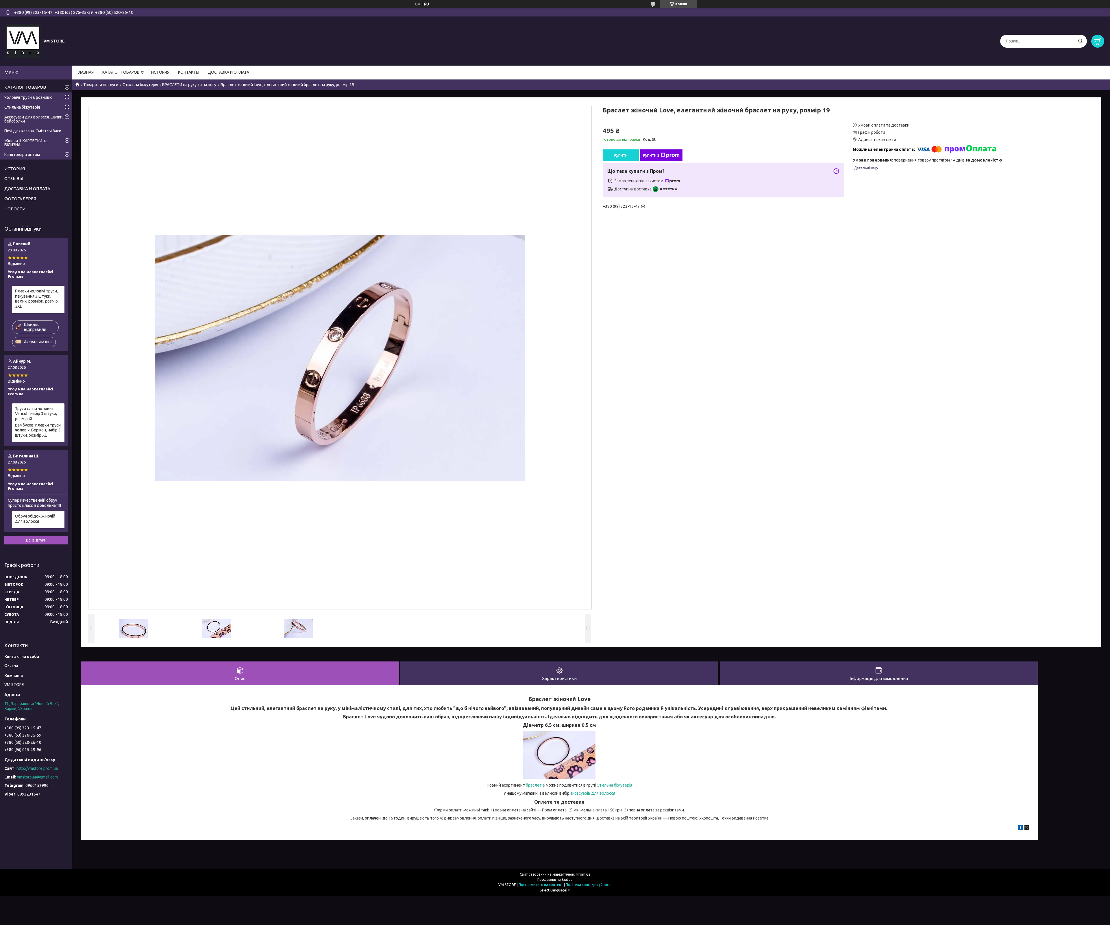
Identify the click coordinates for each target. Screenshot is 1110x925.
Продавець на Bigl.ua (555, 879)
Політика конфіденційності (589, 885)
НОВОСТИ (14, 208)
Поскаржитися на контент (541, 885)
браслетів (535, 785)
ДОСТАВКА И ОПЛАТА (228, 72)
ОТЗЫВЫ (13, 178)
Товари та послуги (100, 84)
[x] (1026, 828)
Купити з (651, 155)
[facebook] (1020, 828)
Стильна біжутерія (140, 84)
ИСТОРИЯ (160, 72)
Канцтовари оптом (22, 154)
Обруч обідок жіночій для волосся (35, 519)
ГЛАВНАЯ (85, 72)
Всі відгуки (36, 540)
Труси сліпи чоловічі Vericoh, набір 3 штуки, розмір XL (36, 413)
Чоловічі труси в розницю (28, 97)
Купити (621, 155)
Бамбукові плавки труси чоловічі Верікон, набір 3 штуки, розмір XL (38, 430)
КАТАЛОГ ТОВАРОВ (121, 72)
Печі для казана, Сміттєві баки (32, 131)
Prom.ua (583, 874)
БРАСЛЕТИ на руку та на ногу (189, 84)
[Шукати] (1080, 41)
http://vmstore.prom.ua (37, 768)
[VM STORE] (23, 40)
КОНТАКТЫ (188, 72)
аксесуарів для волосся (592, 793)
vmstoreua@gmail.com (37, 777)
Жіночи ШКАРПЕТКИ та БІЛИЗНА (25, 142)
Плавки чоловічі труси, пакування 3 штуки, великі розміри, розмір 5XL (36, 299)
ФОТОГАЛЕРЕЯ (20, 198)
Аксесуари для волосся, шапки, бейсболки (33, 119)
